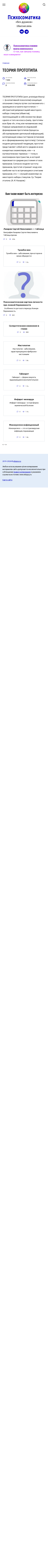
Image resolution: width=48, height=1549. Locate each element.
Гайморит (24, 374)
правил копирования (22, 472)
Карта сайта (7, 480)
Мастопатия (24, 345)
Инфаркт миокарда (24, 399)
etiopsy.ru (17, 461)
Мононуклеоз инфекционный (24, 425)
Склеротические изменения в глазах (24, 327)
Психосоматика (24, 17)
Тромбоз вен (24, 250)
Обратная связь (24, 26)
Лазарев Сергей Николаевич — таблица (23, 229)
